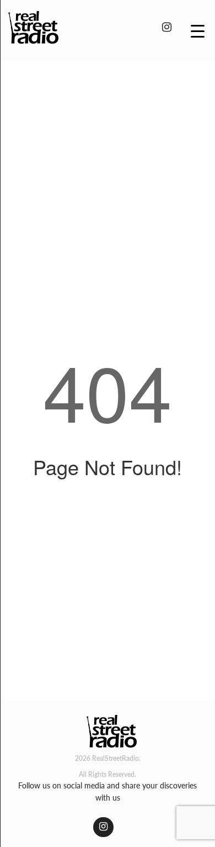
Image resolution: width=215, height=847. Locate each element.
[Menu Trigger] (198, 30)
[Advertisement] (107, 181)
